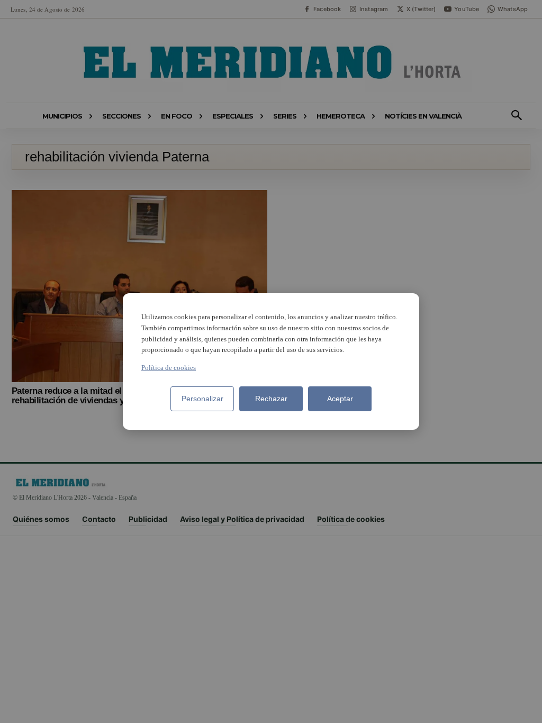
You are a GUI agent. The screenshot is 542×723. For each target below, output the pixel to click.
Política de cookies (168, 368)
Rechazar (271, 398)
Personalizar (202, 398)
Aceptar (340, 398)
